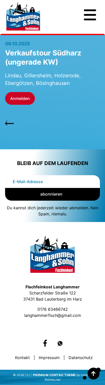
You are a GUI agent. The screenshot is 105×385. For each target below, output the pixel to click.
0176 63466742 (52, 309)
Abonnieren (51, 194)
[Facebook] (45, 343)
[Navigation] (90, 15)
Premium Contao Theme (54, 375)
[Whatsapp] (60, 343)
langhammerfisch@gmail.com (52, 315)
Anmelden (20, 98)
